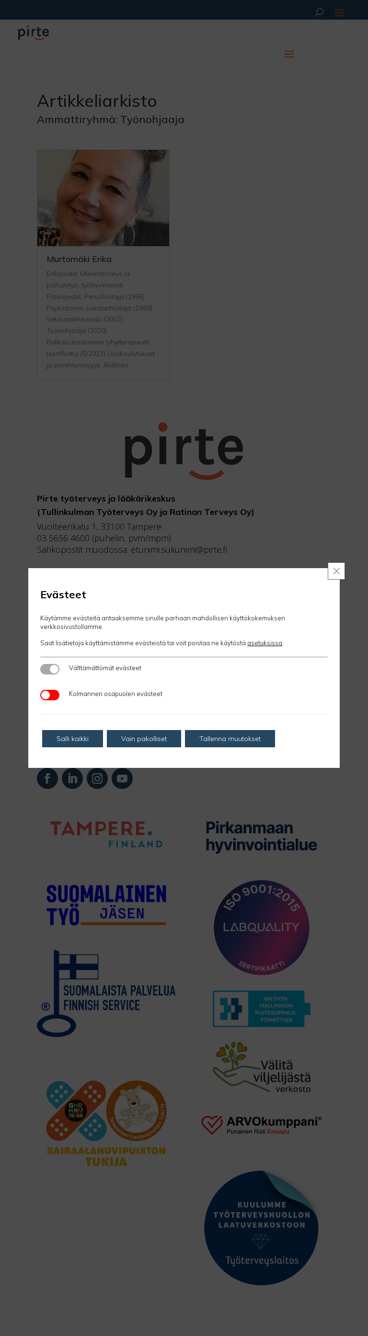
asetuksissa (264, 643)
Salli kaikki (73, 738)
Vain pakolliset (144, 738)
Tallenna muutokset (230, 738)
